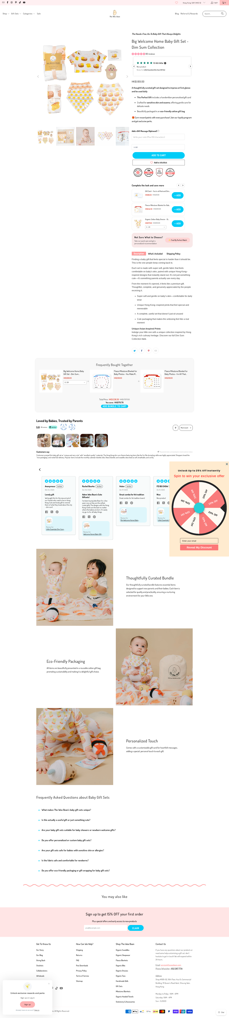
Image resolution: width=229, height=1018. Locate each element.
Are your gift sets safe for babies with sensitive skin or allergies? (73, 850)
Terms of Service (82, 976)
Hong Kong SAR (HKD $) (192, 3)
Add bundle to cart (114, 406)
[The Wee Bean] (115, 14)
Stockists (39, 965)
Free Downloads (82, 965)
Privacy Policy (81, 970)
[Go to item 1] (44, 440)
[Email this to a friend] (156, 350)
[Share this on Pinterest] (149, 350)
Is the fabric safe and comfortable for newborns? (65, 860)
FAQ (77, 960)
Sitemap (79, 981)
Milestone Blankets (123, 991)
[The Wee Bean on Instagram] (11, 3)
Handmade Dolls (122, 981)
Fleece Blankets (122, 960)
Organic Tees (120, 976)
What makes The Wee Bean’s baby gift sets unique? (66, 809)
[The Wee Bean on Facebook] (7, 3)
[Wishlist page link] (176, 2)
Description (139, 253)
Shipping (79, 950)
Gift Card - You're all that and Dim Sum (157, 191)
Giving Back (40, 960)
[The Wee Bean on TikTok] (20, 3)
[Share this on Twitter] (135, 350)
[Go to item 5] (101, 440)
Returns (79, 955)
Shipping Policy (173, 253)
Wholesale (40, 976)
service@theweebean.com (171, 965)
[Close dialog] (227, 464)
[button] (6, 13)
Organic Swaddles (122, 950)
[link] (50, 381)
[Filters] (175, 428)
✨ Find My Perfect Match (177, 240)
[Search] (222, 14)
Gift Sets (119, 986)
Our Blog (39, 955)
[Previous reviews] (134, 66)
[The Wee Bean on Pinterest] (15, 3)
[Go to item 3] (72, 440)
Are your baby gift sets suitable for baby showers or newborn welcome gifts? (79, 830)
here (144, 339)
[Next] (127, 76)
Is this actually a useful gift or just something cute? (66, 819)
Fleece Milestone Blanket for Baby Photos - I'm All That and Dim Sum (157, 205)
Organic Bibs (120, 965)
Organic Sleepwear (123, 955)
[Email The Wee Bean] (3, 3)
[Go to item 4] (87, 440)
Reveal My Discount (199, 547)
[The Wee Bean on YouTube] (24, 3)
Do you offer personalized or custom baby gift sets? (66, 840)
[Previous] (38, 76)
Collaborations (41, 970)
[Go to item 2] (58, 440)
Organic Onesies (122, 970)
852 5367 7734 (176, 968)
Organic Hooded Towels (124, 996)
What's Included (155, 253)
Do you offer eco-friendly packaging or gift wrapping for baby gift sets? (76, 870)
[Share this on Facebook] (142, 350)
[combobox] (155, 227)
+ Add (178, 195)
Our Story (40, 950)
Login (216, 2)
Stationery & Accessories (125, 1001)
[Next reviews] (190, 66)
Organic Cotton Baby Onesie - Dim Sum (157, 219)
